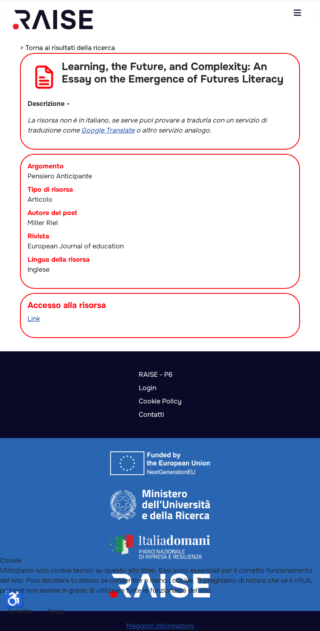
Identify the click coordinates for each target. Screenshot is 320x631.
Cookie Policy (160, 401)
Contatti (151, 414)
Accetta (19, 611)
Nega (56, 611)
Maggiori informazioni (160, 625)
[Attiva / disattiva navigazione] (297, 13)
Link (34, 318)
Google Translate (108, 130)
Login (147, 387)
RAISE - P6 (155, 374)
